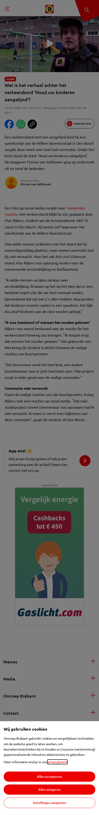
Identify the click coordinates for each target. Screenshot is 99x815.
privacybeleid (57, 762)
